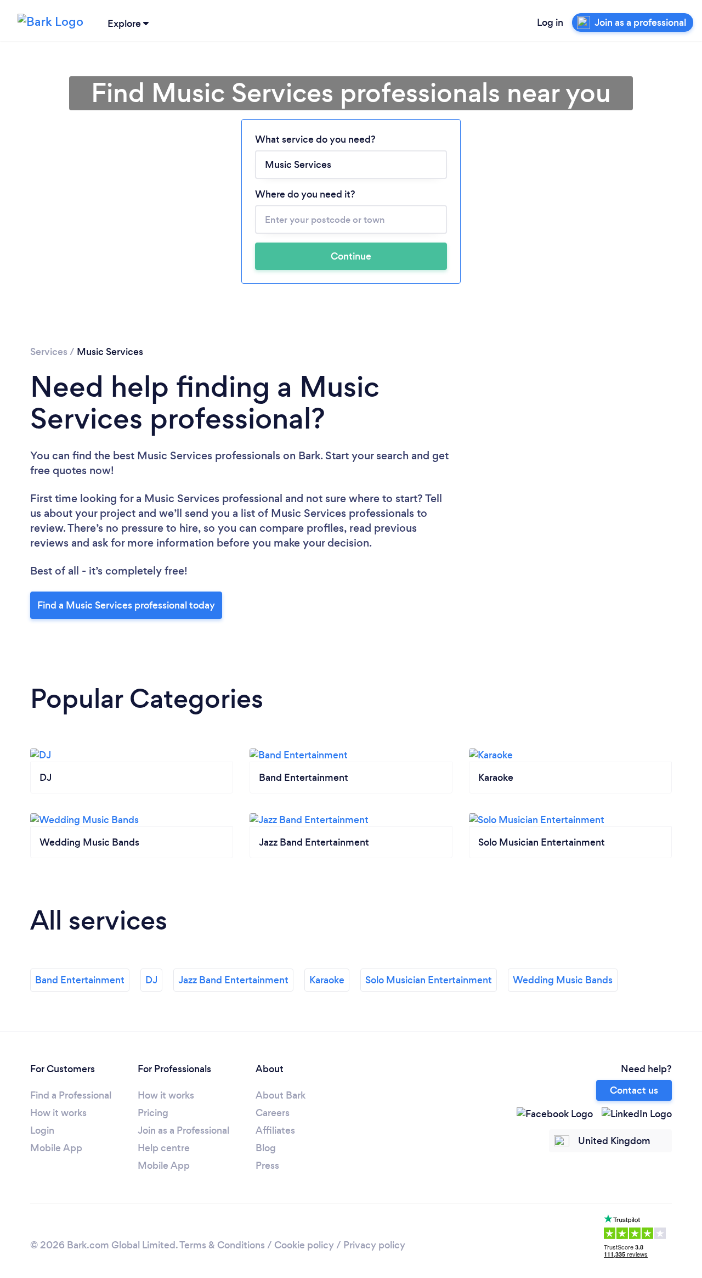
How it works (58, 1112)
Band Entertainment (79, 980)
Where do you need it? (305, 194)
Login (42, 1130)
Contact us (634, 1090)
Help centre (164, 1148)
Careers (273, 1112)
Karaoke (326, 980)
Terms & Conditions (222, 1245)
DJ (151, 980)
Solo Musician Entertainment (428, 980)
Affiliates (275, 1130)
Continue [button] (351, 256)
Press (267, 1165)
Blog (266, 1148)
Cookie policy (304, 1245)
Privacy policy (374, 1245)
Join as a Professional (183, 1130)
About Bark (280, 1095)
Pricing (153, 1112)
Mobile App (56, 1148)
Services (48, 351)
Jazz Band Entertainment (233, 980)
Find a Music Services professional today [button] (126, 605)
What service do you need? (315, 139)
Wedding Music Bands (563, 980)
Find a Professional (70, 1095)
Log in (550, 22)
